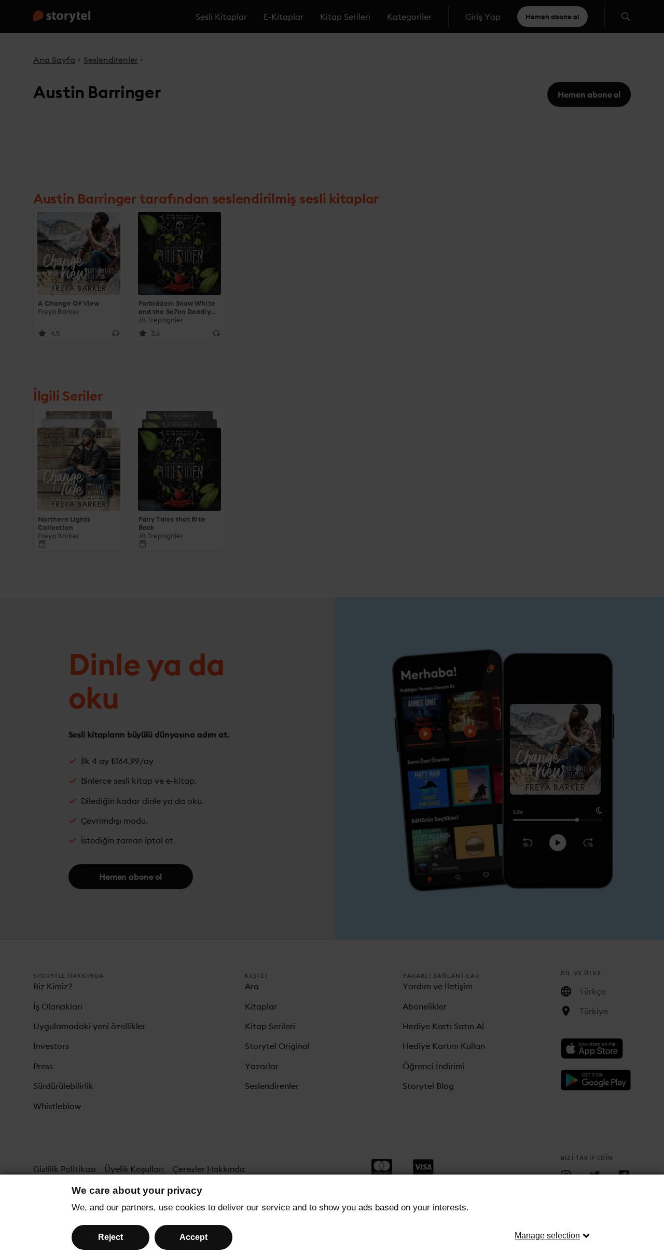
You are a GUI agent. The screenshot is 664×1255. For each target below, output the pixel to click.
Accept (193, 1237)
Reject (110, 1237)
